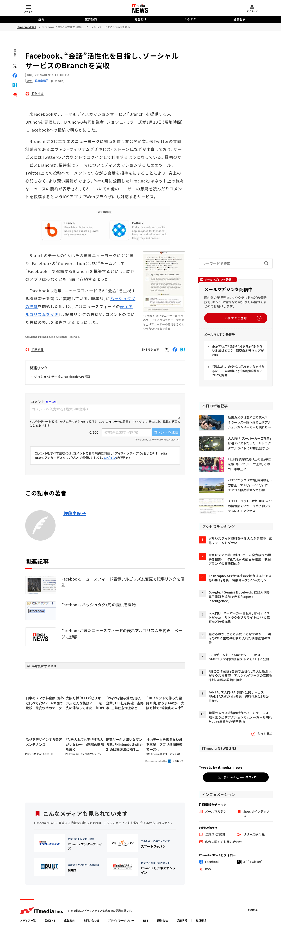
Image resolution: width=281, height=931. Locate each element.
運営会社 (162, 920)
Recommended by (156, 761)
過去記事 (239, 19)
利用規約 (253, 909)
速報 (41, 19)
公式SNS (50, 920)
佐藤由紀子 (74, 513)
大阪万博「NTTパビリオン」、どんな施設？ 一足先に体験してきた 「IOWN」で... (85, 703)
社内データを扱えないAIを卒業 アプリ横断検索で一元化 (164, 744)
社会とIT (141, 19)
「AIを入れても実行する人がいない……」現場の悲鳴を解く (85, 744)
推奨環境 (201, 920)
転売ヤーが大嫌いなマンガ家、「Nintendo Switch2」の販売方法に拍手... (124, 744)
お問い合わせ (91, 920)
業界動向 (91, 19)
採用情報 (182, 920)
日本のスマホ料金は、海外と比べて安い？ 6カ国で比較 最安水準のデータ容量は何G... (45, 703)
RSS (145, 920)
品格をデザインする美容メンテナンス (44, 742)
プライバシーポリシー (121, 920)
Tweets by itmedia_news (221, 767)
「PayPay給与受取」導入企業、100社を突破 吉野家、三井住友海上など (125, 703)
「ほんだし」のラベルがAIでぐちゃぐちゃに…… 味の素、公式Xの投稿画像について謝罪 (238, 370)
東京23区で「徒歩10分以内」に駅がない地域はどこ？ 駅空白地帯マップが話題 (238, 350)
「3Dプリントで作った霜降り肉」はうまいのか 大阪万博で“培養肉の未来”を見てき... (165, 703)
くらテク (190, 19)
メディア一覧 (28, 920)
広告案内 (69, 920)
